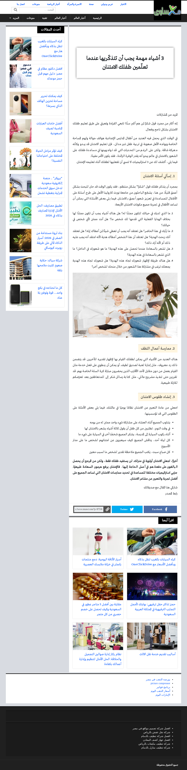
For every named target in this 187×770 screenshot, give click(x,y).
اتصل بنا (21, 4)
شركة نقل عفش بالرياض (156, 732)
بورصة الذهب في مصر (158, 679)
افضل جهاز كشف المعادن (156, 740)
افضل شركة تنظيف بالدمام (155, 736)
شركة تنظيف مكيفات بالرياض (154, 743)
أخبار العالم (79, 18)
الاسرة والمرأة (74, 4)
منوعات (36, 4)
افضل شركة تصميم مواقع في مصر (151, 728)
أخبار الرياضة (53, 4)
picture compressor (160, 683)
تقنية (44, 18)
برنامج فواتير (163, 687)
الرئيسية (97, 18)
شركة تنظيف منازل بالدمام (155, 747)
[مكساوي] (167, 10)
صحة (91, 4)
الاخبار (123, 4)
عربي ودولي (107, 4)
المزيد (16, 18)
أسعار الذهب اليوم (160, 691)
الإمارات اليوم (163, 694)
